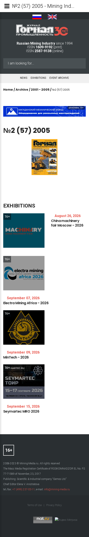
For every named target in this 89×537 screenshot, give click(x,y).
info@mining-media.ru (57, 489)
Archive (22, 89)
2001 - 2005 (40, 89)
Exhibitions (38, 77)
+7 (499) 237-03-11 (23, 489)
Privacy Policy (54, 505)
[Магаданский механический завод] (44, 111)
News (23, 77)
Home (8, 89)
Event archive (59, 77)
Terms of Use (34, 505)
